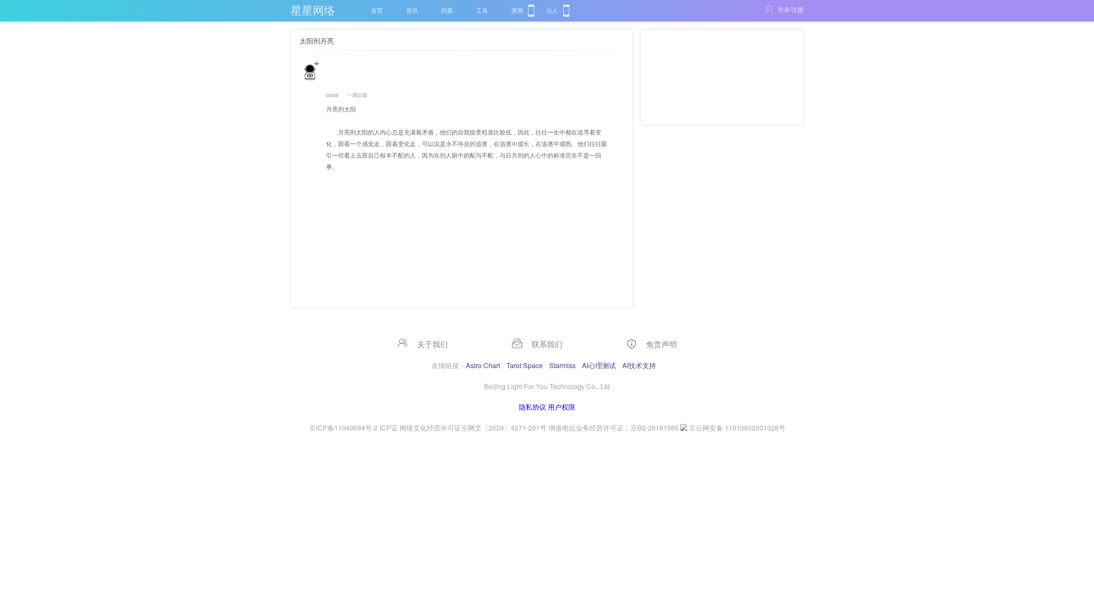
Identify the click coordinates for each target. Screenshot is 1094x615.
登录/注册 (790, 9)
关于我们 (432, 343)
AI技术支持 (639, 365)
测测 (517, 10)
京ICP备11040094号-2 (343, 428)
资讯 (412, 10)
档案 (447, 10)
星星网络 (313, 10)
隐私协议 (532, 407)
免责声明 (661, 343)
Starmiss (562, 365)
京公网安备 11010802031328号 (737, 428)
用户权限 (561, 407)
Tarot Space (524, 365)
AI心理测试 (599, 365)
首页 (377, 10)
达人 (552, 10)
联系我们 (547, 343)
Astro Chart (483, 365)
